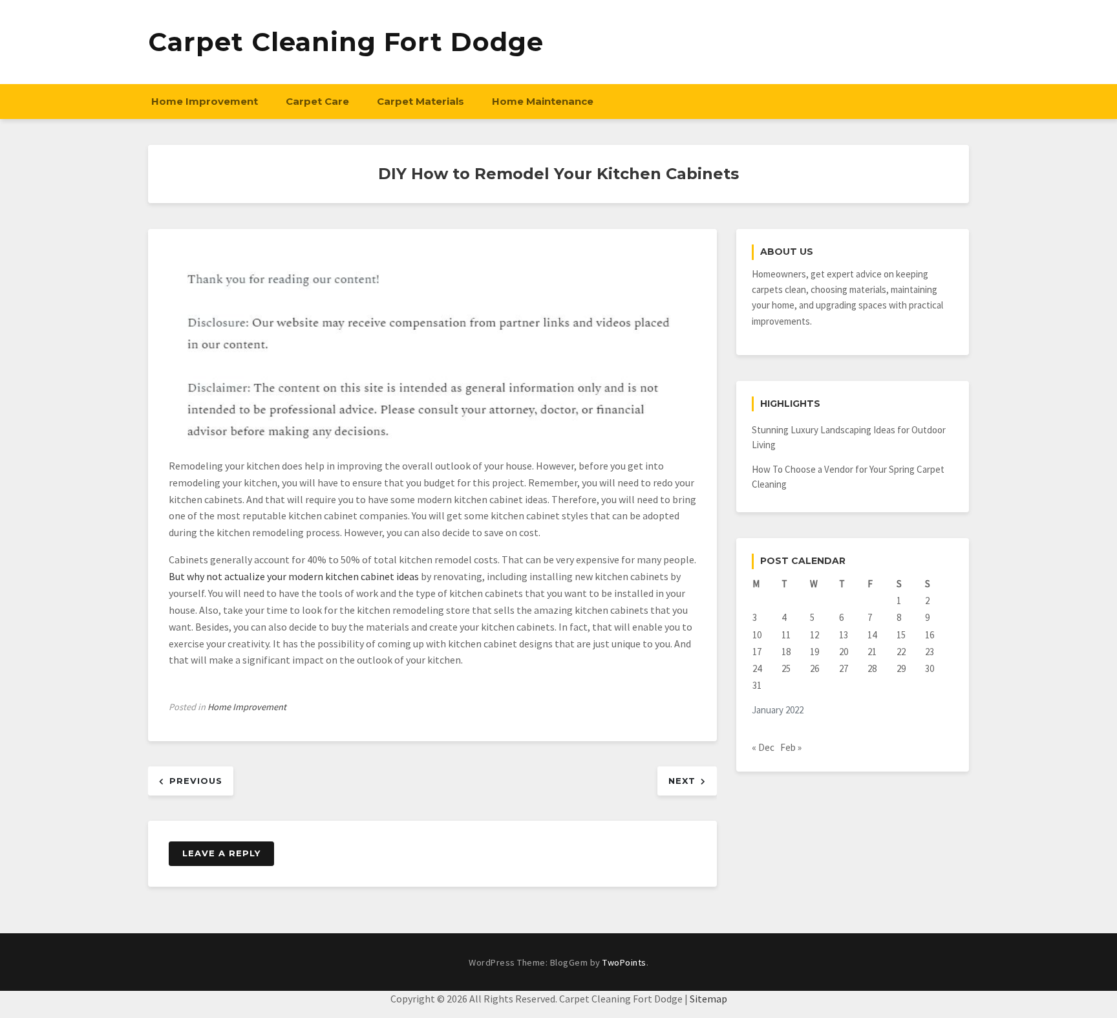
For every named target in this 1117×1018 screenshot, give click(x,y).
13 (843, 635)
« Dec (763, 747)
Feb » (791, 747)
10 (756, 635)
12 (814, 635)
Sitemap (708, 998)
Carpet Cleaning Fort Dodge (346, 42)
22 (901, 651)
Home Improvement (204, 101)
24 (756, 668)
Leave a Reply (221, 853)
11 (786, 635)
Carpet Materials (420, 101)
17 (756, 651)
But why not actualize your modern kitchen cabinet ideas (294, 576)
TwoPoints (624, 962)
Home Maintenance (542, 101)
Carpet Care (317, 101)
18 (786, 651)
